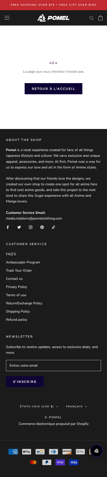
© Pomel (53, 417)
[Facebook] (7, 227)
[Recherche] (91, 18)
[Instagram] (30, 227)
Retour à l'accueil (53, 89)
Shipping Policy (18, 311)
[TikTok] (53, 227)
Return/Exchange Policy (24, 303)
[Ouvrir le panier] (100, 17)
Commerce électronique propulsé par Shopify (54, 423)
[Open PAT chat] (96, 450)
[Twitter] (19, 227)
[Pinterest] (42, 227)
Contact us (14, 278)
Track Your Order (19, 270)
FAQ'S (11, 254)
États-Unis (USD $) (37, 406)
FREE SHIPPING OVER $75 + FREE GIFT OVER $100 (54, 4)
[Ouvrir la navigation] (6, 18)
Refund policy (16, 319)
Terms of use (16, 295)
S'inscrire (25, 381)
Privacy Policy (16, 287)
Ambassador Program (23, 262)
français (74, 406)
